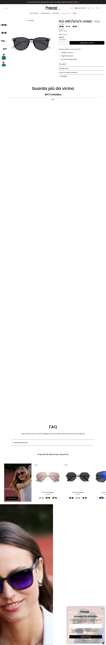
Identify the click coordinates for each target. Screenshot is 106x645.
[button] (34, 13)
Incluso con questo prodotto (68, 72)
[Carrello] (97, 8)
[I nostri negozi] (101, 8)
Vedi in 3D (97, 21)
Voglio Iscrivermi (85, 637)
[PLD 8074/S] (78, 477)
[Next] (101, 2)
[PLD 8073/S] (47, 477)
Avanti (103, 485)
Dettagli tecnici (64, 68)
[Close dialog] (102, 608)
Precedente (8, 52)
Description (62, 64)
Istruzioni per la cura (21, 443)
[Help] (103, 643)
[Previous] (5, 2)
